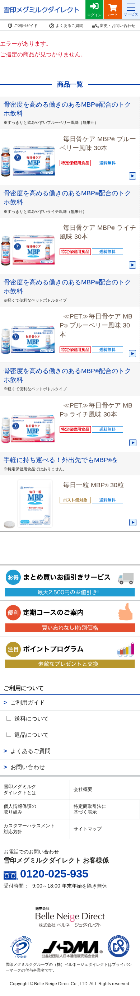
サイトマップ (88, 829)
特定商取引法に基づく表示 (90, 809)
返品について (31, 735)
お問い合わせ (27, 767)
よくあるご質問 (30, 751)
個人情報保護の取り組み (20, 809)
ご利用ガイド (27, 702)
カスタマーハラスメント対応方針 (29, 828)
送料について (31, 719)
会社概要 (83, 789)
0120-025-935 (54, 873)
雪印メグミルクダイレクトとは (20, 789)
